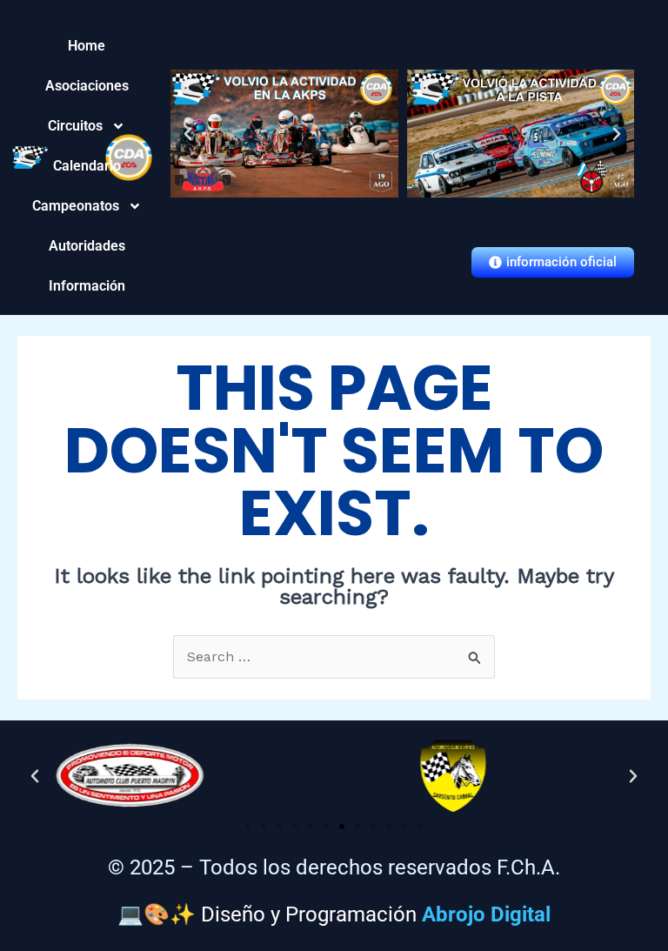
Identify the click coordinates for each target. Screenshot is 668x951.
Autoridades (87, 246)
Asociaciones (87, 85)
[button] (188, 134)
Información (87, 286)
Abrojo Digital (486, 914)
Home (87, 45)
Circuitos (87, 125)
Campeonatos (87, 206)
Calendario (87, 165)
